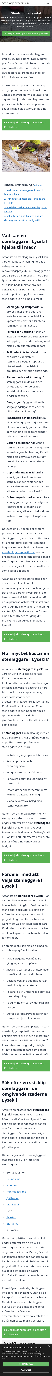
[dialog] (26, 1360)
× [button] (49, 1346)
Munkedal (12, 1204)
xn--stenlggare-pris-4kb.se (18, 552)
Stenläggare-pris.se (16, 3)
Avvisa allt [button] (26, 1370)
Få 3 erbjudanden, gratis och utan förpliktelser (26, 33)
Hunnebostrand (16, 1191)
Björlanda (12, 1223)
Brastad (11, 1217)
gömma (38, 185)
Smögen (11, 1185)
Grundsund (13, 1179)
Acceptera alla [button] (26, 1364)
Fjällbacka (12, 1198)
